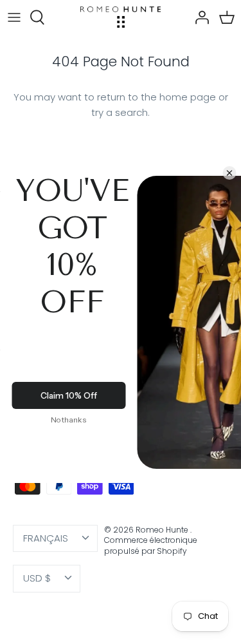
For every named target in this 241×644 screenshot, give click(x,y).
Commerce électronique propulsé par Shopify (150, 545)
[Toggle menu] (14, 17)
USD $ (37, 578)
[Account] (198, 17)
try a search (119, 112)
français (45, 538)
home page (187, 97)
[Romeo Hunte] (120, 17)
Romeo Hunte (163, 529)
